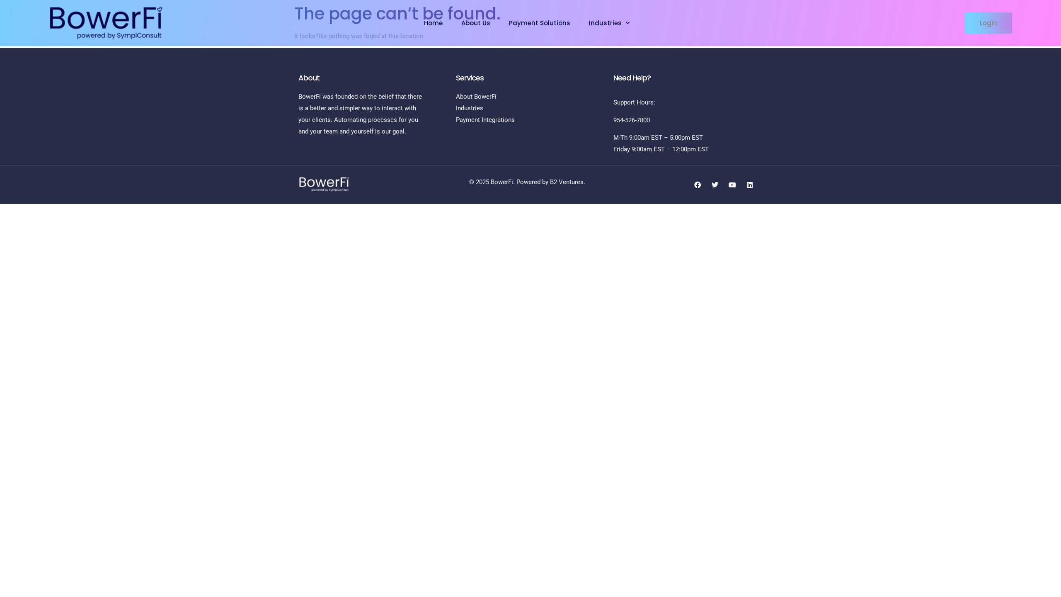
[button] (988, 23)
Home (433, 23)
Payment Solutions (539, 23)
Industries (605, 23)
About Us (475, 23)
